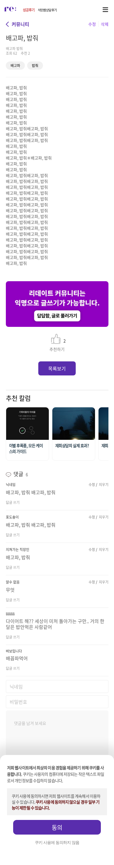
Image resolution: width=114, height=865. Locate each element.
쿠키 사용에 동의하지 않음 (57, 842)
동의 (57, 827)
